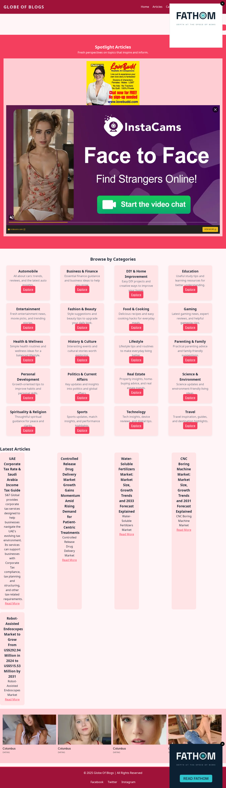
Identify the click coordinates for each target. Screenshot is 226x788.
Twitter (112, 782)
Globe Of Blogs (24, 7)
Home (145, 7)
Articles (157, 7)
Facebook (97, 782)
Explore (28, 289)
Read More (12, 603)
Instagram (128, 782)
